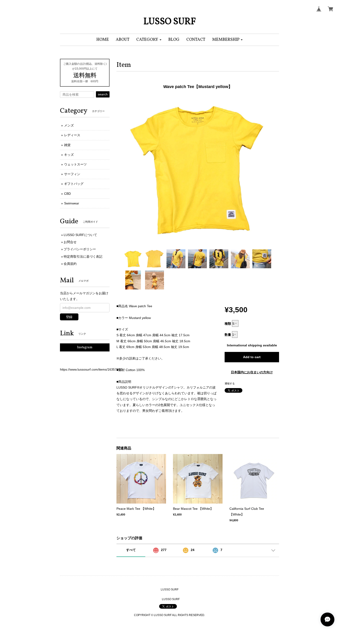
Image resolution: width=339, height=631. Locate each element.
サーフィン (72, 174)
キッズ (69, 154)
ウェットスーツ (75, 164)
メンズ (69, 125)
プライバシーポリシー (80, 249)
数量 (228, 334)
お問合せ (70, 242)
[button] (149, 40)
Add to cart (252, 357)
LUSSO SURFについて (80, 235)
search (103, 94)
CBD (67, 193)
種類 (228, 323)
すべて (131, 550)
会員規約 (70, 263)
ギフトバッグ (73, 184)
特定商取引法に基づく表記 (83, 256)
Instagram (84, 347)
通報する (230, 383)
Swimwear (71, 203)
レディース (72, 135)
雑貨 (67, 145)
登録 (69, 317)
